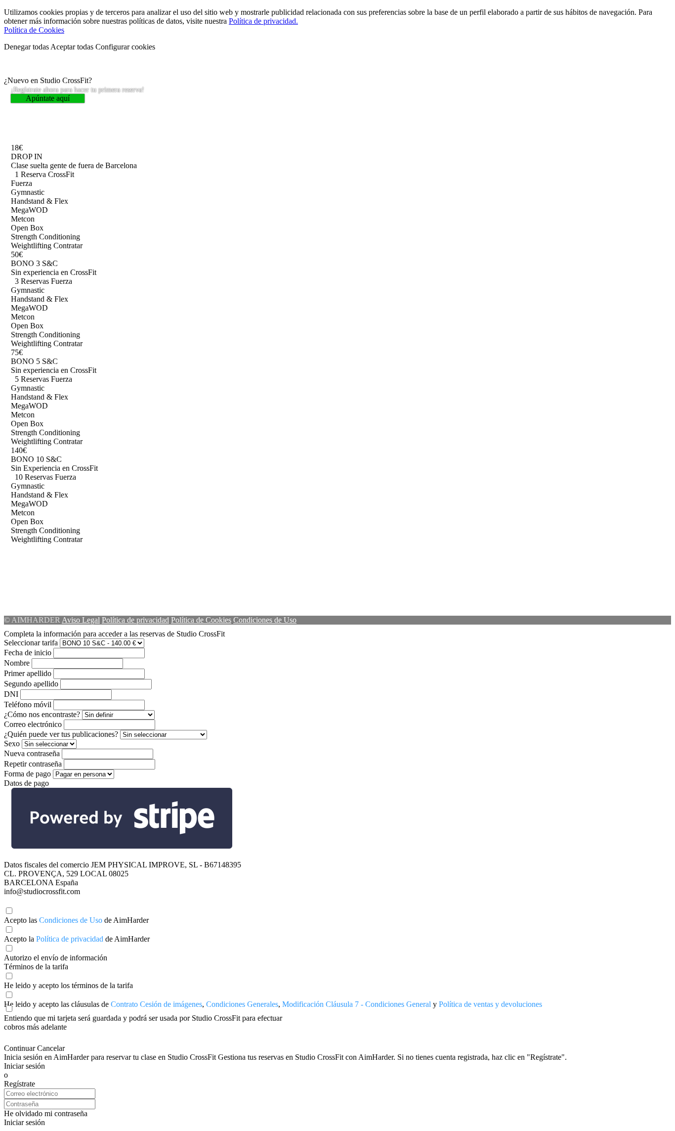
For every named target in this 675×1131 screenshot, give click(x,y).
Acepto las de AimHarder (76, 920)
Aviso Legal (81, 620)
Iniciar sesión (24, 1066)
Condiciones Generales (242, 1004)
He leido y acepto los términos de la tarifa (68, 985)
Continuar (19, 1048)
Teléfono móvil (27, 704)
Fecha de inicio (27, 652)
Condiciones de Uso (264, 620)
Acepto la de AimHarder (77, 939)
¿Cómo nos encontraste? (42, 714)
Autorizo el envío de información (55, 957)
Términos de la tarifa (36, 966)
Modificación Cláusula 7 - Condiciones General (356, 1004)
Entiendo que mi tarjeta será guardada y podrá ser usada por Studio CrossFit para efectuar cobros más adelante (143, 1022)
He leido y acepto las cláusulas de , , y (273, 1004)
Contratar (68, 245)
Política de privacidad (135, 620)
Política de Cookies (34, 30)
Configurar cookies (125, 47)
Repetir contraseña (33, 764)
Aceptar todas (71, 47)
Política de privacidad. (263, 21)
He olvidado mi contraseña (45, 1113)
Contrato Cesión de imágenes (156, 1004)
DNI (11, 694)
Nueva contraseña (32, 753)
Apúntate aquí (48, 98)
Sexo (12, 743)
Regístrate (19, 1084)
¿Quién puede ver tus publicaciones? (61, 734)
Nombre (17, 663)
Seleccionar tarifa (31, 642)
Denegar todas (26, 47)
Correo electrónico (33, 724)
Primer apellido (27, 673)
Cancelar (51, 1048)
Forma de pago (27, 773)
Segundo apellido (31, 683)
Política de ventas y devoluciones (490, 1004)
